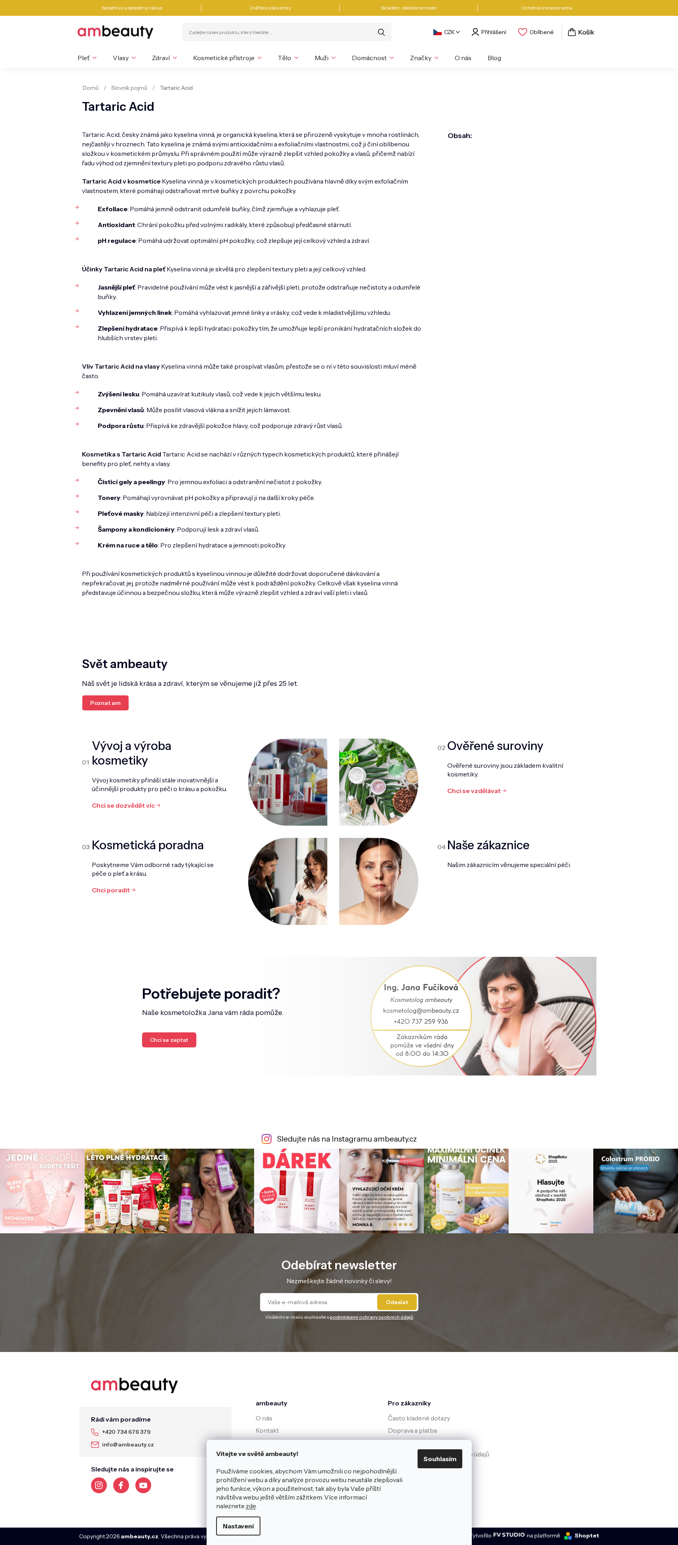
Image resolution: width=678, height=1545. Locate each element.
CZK (449, 32)
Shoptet (587, 1535)
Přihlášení (493, 32)
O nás (264, 1418)
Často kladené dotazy (419, 1418)
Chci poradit (111, 890)
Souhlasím (440, 1459)
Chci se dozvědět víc (123, 805)
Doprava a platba (412, 1430)
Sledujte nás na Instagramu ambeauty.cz (347, 1139)
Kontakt (267, 1430)
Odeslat (397, 1302)
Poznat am (105, 702)
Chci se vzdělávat (474, 791)
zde (251, 1506)
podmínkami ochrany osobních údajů (371, 1317)
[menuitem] (87, 57)
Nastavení (238, 1526)
